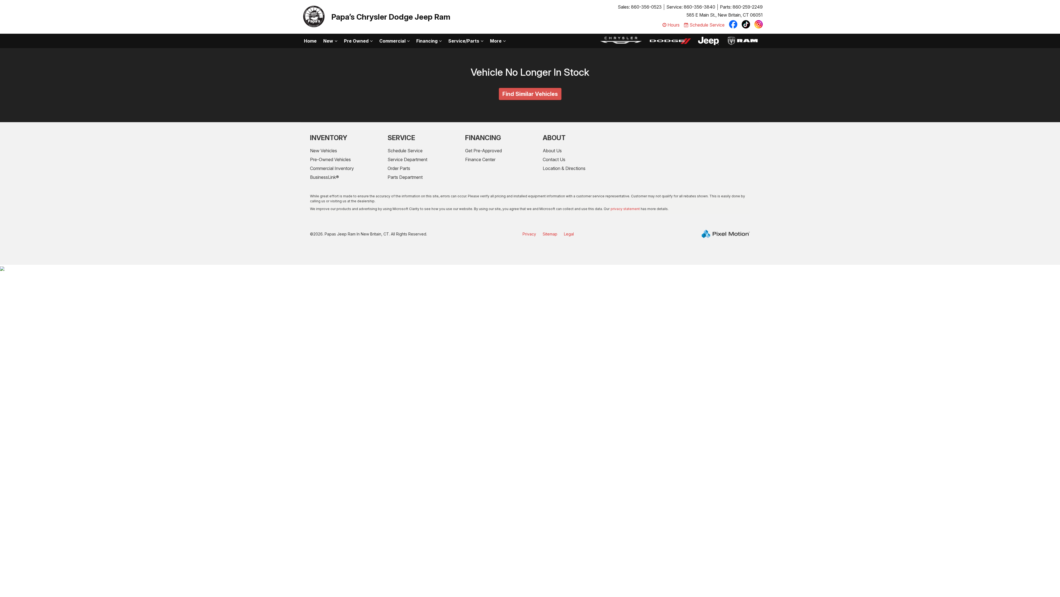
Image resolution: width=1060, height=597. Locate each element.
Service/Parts (463, 41)
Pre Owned (356, 41)
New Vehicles (323, 150)
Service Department (407, 159)
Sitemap (550, 234)
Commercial (392, 41)
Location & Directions (564, 168)
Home (310, 41)
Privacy (529, 234)
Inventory (328, 138)
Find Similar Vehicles (530, 94)
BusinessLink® (324, 177)
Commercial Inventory (332, 168)
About (554, 138)
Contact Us (554, 159)
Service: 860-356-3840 (690, 7)
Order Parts (399, 168)
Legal (569, 234)
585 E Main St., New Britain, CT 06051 (725, 15)
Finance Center (480, 159)
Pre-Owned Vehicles (330, 159)
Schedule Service (405, 150)
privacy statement (625, 209)
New (328, 41)
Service (401, 138)
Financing (427, 41)
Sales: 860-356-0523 (640, 7)
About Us (552, 150)
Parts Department (405, 177)
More (496, 41)
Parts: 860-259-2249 (741, 7)
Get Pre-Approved (483, 150)
